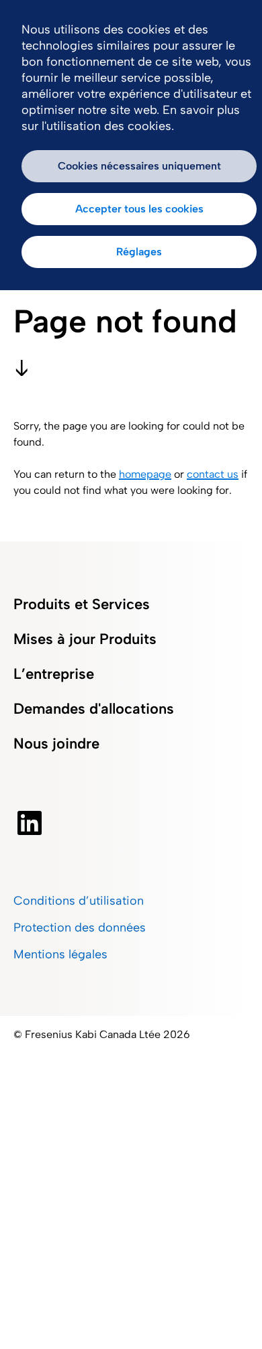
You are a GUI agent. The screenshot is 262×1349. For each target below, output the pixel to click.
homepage (145, 474)
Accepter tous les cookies (139, 208)
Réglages (139, 251)
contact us (212, 474)
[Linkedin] (29, 823)
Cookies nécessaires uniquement (139, 165)
